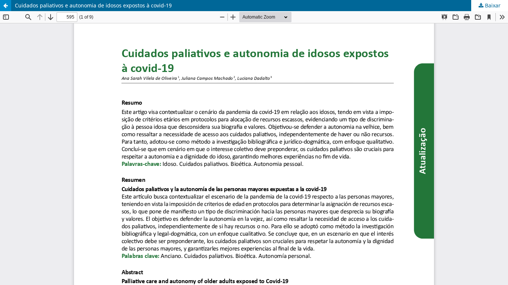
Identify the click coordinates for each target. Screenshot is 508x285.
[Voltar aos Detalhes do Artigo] (5, 5)
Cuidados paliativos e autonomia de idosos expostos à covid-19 (93, 5)
